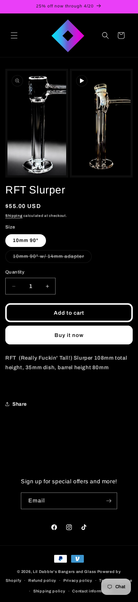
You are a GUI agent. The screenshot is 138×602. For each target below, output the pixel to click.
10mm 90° (26, 240)
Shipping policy (49, 591)
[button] (14, 35)
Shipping (14, 216)
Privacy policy (77, 580)
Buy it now (69, 335)
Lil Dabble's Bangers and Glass (64, 571)
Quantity (14, 272)
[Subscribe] (109, 501)
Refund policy (42, 580)
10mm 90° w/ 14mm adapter (52, 258)
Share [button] (19, 404)
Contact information (91, 591)
